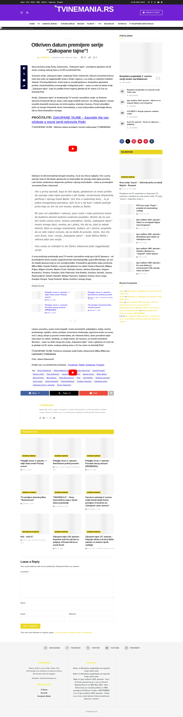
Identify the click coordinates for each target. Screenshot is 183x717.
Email (24, 614)
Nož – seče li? (27, 537)
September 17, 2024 (93, 509)
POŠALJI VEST (152, 12)
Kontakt (60, 2)
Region (80, 24)
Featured (68, 57)
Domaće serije (49, 24)
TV (38, 24)
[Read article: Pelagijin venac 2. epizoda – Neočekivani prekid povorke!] (80, 295)
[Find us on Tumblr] (151, 141)
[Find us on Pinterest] (161, 2)
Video (75, 57)
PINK (38, 2)
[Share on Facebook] (24, 68)
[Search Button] (27, 12)
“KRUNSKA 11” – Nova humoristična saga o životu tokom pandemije (65, 500)
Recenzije (109, 24)
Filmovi (90, 24)
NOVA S (44, 2)
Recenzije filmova (31, 532)
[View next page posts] (75, 321)
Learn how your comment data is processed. (73, 632)
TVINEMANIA (45, 57)
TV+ (99, 24)
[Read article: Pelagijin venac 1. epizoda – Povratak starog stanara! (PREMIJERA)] (37, 308)
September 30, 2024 (61, 506)
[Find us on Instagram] (149, 2)
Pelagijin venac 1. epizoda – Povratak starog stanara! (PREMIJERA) (56, 307)
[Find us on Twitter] (155, 2)
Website (72, 614)
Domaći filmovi (29, 492)
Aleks (122, 291)
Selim (122, 297)
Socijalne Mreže (44, 696)
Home (23, 2)
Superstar (52, 2)
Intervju (122, 24)
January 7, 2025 (94, 310)
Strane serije (68, 24)
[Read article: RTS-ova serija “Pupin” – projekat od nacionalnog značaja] (127, 209)
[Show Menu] (22, 12)
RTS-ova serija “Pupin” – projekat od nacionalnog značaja (147, 208)
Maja (121, 302)
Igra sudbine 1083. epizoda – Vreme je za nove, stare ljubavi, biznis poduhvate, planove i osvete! (140, 319)
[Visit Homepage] (84, 12)
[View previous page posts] (70, 321)
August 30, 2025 (126, 189)
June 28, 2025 (142, 242)
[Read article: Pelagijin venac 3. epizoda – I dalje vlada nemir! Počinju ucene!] (37, 295)
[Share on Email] (24, 80)
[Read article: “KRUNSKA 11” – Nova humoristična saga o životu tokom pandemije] (67, 484)
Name (24, 603)
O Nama (44, 690)
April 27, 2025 (142, 274)
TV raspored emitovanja (141, 24)
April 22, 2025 (51, 300)
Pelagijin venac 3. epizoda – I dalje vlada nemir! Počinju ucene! (57, 294)
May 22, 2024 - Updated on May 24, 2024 (100, 548)
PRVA (33, 2)
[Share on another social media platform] (24, 86)
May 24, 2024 (58, 548)
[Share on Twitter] (24, 74)
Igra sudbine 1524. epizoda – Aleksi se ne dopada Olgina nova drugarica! (148, 222)
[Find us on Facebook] (151, 2)
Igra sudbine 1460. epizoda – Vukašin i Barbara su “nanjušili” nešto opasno (148, 251)
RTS (27, 2)
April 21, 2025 (51, 313)
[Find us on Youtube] (158, 2)
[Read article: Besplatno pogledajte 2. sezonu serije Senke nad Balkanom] (141, 57)
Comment (25, 571)
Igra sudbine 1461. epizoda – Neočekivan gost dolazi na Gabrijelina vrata (148, 236)
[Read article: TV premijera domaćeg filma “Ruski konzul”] (80, 308)
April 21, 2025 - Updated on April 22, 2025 (100, 298)
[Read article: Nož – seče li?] (35, 524)
